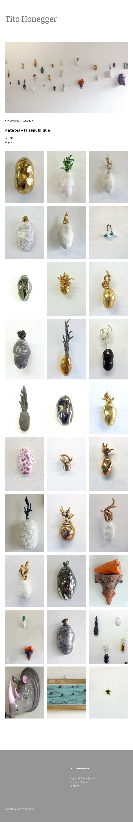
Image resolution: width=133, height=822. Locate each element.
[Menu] (9, 5)
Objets (8, 142)
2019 (10, 138)
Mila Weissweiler (25, 809)
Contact (74, 786)
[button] (24, 177)
